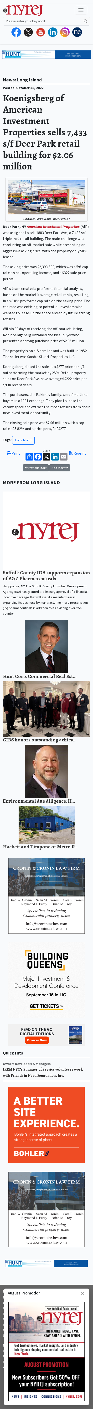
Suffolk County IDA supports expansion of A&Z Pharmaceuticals (46, 575)
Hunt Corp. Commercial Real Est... (40, 676)
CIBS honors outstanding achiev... (40, 739)
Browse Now (37, 1040)
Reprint (79, 453)
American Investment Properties (53, 226)
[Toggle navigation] (81, 10)
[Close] (82, 1293)
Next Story (58, 468)
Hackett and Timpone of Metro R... (40, 846)
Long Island (23, 440)
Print (15, 453)
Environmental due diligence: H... (39, 801)
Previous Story (37, 468)
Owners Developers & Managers (27, 1063)
